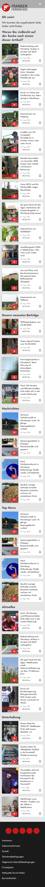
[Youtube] (23, 831)
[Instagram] (15, 831)
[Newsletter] (37, 831)
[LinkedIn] (29, 831)
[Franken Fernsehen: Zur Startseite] (15, 8)
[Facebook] (9, 831)
